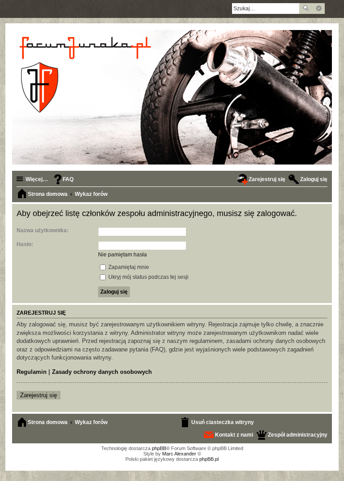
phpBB (159, 448)
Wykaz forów (91, 422)
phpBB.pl (209, 459)
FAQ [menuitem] (68, 179)
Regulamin (32, 371)
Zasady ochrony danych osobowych (102, 371)
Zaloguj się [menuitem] (313, 179)
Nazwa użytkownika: (43, 230)
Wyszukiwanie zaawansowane (319, 8)
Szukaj (306, 8)
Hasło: (25, 244)
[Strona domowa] (86, 74)
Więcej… (37, 179)
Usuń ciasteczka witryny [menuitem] (222, 422)
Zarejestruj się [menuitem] (267, 179)
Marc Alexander (179, 453)
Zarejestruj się (38, 395)
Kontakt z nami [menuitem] (234, 435)
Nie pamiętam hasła (122, 254)
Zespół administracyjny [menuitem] (297, 435)
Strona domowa (48, 422)
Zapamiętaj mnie (128, 267)
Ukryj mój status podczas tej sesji (148, 277)
